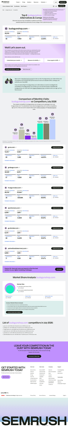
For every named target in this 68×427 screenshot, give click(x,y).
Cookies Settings (52, 395)
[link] (8, 6)
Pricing (23, 2)
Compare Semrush (34, 378)
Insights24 (41, 376)
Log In (56, 2)
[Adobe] (3, 395)
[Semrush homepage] (5, 2)
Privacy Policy (33, 395)
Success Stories (33, 380)
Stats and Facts (33, 381)
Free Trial (32, 376)
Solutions (29, 2)
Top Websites (41, 381)
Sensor (40, 385)
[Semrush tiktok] (4, 392)
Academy (59, 371)
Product (17, 2)
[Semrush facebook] (6, 392)
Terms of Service (42, 395)
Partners (50, 376)
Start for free (62, 2)
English (64, 395)
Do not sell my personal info (51, 382)
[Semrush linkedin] (1, 392)
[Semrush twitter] (7, 392)
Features (32, 371)
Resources (36, 2)
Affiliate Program (33, 383)
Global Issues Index (52, 380)
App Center (41, 380)
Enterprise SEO (42, 371)
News (50, 373)
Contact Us (51, 384)
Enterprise (43, 2)
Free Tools (41, 383)
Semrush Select (52, 378)
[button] (53, 6)
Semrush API (60, 373)
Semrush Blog (60, 380)
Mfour (40, 378)
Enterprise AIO (42, 373)
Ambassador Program (62, 383)
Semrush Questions (52, 371)
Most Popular (23, 6)
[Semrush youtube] (5, 392)
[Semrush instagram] (2, 392)
